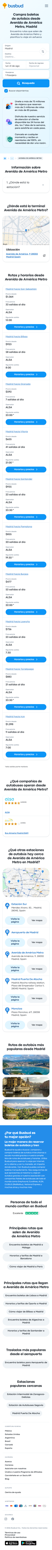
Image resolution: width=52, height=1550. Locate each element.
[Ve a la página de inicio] (13, 6)
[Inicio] (5, 158)
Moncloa (16, 1009)
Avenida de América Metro (27, 953)
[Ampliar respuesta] (43, 184)
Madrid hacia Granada (18, 384)
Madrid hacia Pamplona (19, 527)
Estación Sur (19, 904)
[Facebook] (13, 1519)
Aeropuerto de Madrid (24, 932)
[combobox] (26, 47)
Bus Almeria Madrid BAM (16, 833)
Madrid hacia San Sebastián (21, 289)
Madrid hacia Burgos (17, 574)
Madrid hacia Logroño (18, 622)
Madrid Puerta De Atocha (26, 979)
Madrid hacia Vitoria (17, 432)
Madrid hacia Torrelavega (20, 669)
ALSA (7, 812)
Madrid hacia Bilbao (17, 337)
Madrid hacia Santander (19, 479)
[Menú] (46, 6)
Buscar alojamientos (19, 91)
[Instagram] (6, 1519)
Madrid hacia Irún (15, 717)
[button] (43, 51)
